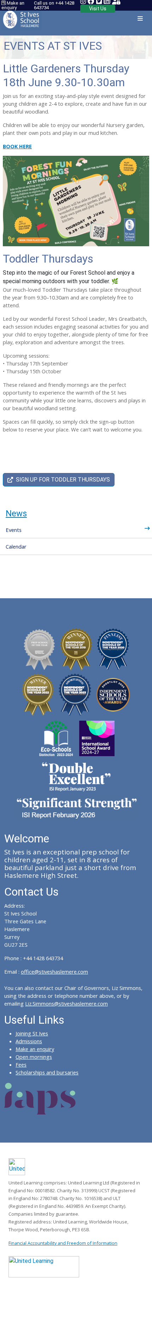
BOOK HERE (17, 146)
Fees (21, 1064)
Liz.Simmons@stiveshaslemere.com (66, 1003)
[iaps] (40, 1098)
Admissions (29, 1041)
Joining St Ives (32, 1033)
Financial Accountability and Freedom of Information (62, 1243)
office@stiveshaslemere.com (54, 971)
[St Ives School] (21, 17)
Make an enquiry (12, 5)
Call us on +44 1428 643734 (54, 5)
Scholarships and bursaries (47, 1072)
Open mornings (34, 1056)
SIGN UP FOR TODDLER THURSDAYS (63, 479)
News (16, 513)
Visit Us (97, 8)
